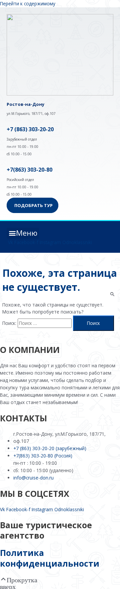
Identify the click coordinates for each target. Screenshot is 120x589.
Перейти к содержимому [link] (27, 3)
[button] (23, 233)
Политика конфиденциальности (49, 558)
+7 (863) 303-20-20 (30, 129)
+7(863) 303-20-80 (29, 169)
